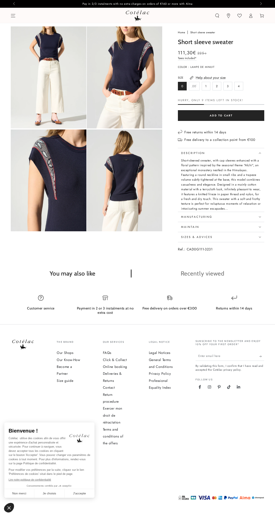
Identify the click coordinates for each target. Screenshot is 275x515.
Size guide (65, 380)
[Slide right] (260, 4)
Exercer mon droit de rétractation (112, 415)
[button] (217, 15)
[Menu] (13, 15)
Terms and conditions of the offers (113, 436)
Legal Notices (159, 352)
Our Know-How (68, 359)
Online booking (115, 366)
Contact (109, 387)
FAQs (107, 352)
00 (196, 87)
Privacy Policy (160, 373)
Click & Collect (115, 359)
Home (182, 32)
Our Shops (65, 352)
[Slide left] (14, 4)
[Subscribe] (261, 356)
